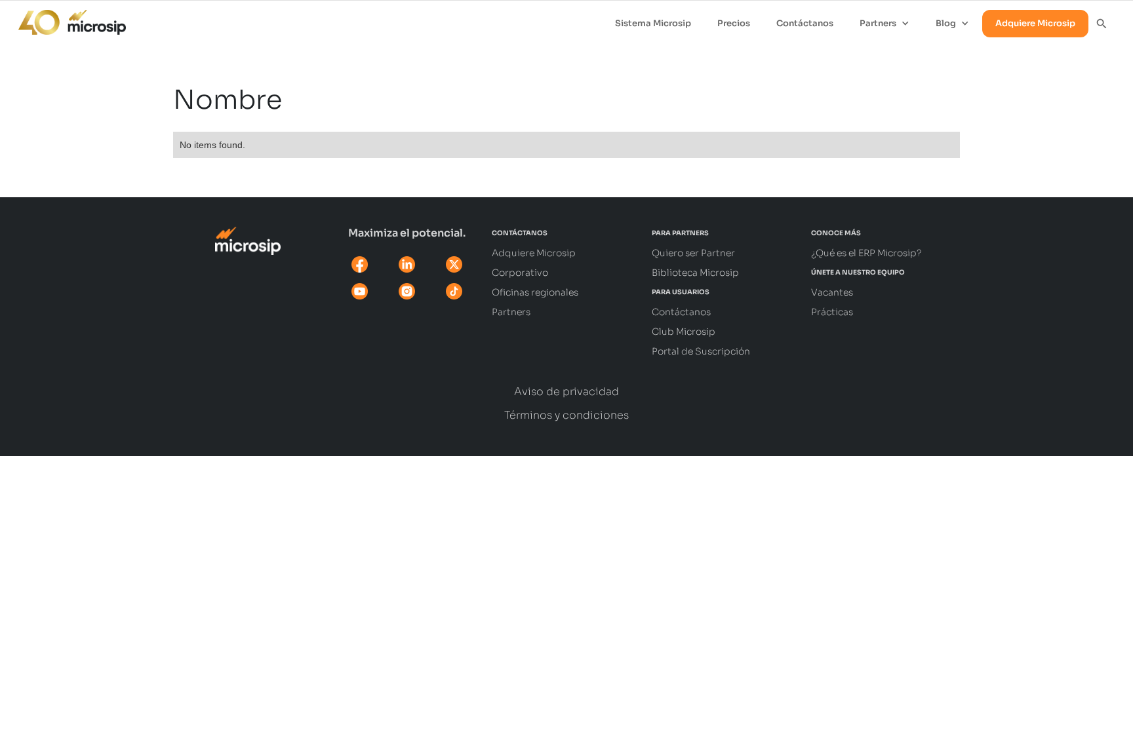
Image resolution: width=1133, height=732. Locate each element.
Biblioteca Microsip (695, 273)
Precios (733, 23)
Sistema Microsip (653, 23)
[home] (65, 19)
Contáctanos (804, 23)
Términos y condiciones (566, 415)
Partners (511, 312)
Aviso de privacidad (566, 391)
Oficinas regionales (535, 292)
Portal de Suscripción (701, 351)
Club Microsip (683, 331)
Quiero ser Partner (693, 253)
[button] (884, 23)
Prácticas (832, 312)
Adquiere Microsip (1035, 23)
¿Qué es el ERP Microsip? (866, 253)
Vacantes (832, 292)
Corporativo (520, 273)
